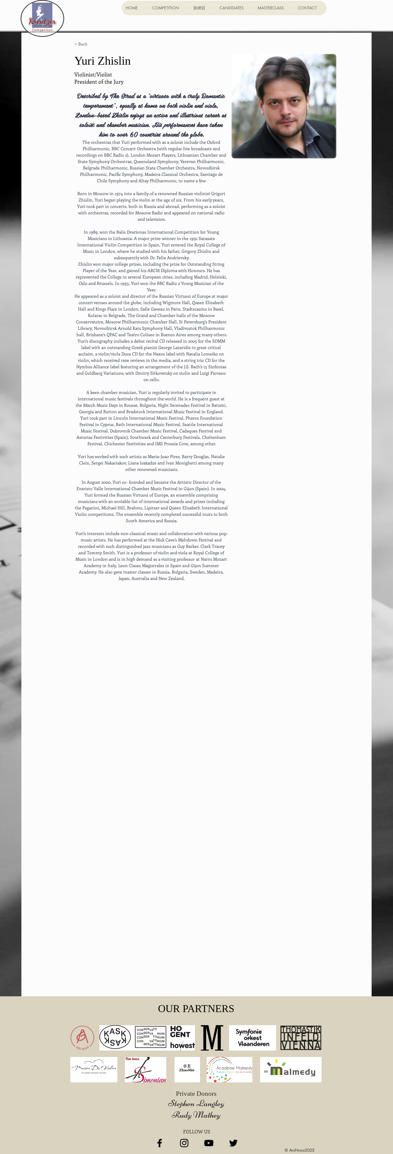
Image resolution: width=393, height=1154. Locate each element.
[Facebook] (159, 1143)
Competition (42, 30)
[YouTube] (208, 1143)
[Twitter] (233, 1143)
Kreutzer (42, 21)
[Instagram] (184, 1143)
